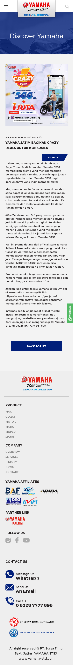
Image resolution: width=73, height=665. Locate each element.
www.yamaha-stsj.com (37, 658)
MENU (12, 6)
